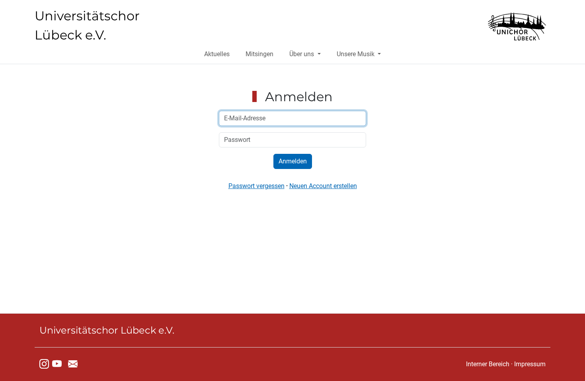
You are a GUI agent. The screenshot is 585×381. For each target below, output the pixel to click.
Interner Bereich (487, 364)
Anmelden (293, 161)
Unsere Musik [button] (356, 54)
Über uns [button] (302, 54)
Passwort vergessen (256, 186)
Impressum (530, 364)
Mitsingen (259, 54)
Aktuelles (217, 54)
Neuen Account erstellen (323, 186)
